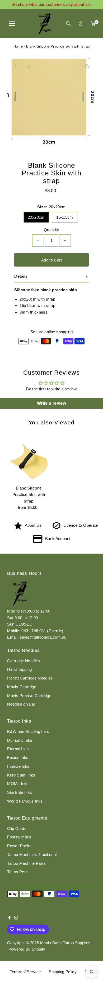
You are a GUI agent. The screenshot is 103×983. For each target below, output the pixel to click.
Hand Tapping (19, 669)
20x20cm (36, 217)
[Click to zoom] (87, 67)
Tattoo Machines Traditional (32, 854)
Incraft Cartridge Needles (30, 678)
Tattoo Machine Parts (26, 863)
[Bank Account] (38, 541)
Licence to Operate (80, 525)
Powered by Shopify (26, 949)
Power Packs (19, 845)
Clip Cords (16, 828)
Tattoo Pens (18, 872)
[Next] (29, 66)
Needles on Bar (21, 704)
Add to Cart (51, 260)
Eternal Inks (18, 748)
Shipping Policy (63, 971)
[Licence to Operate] (57, 528)
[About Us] (18, 528)
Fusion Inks (17, 757)
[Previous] (16, 66)
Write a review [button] (51, 403)
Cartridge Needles (23, 661)
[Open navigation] (12, 23)
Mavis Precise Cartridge (29, 695)
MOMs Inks (18, 783)
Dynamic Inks (19, 740)
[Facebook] (9, 918)
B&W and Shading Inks (28, 731)
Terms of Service (25, 971)
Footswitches (19, 837)
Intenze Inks (18, 766)
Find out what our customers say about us (51, 4)
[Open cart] (93, 23)
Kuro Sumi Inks (21, 775)
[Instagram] (16, 918)
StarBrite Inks (19, 792)
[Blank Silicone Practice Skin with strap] (28, 461)
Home (18, 46)
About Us (33, 525)
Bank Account (58, 538)
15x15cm (64, 217)
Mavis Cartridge (21, 687)
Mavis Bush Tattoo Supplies (65, 942)
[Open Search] (68, 23)
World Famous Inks (25, 801)
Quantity (51, 229)
